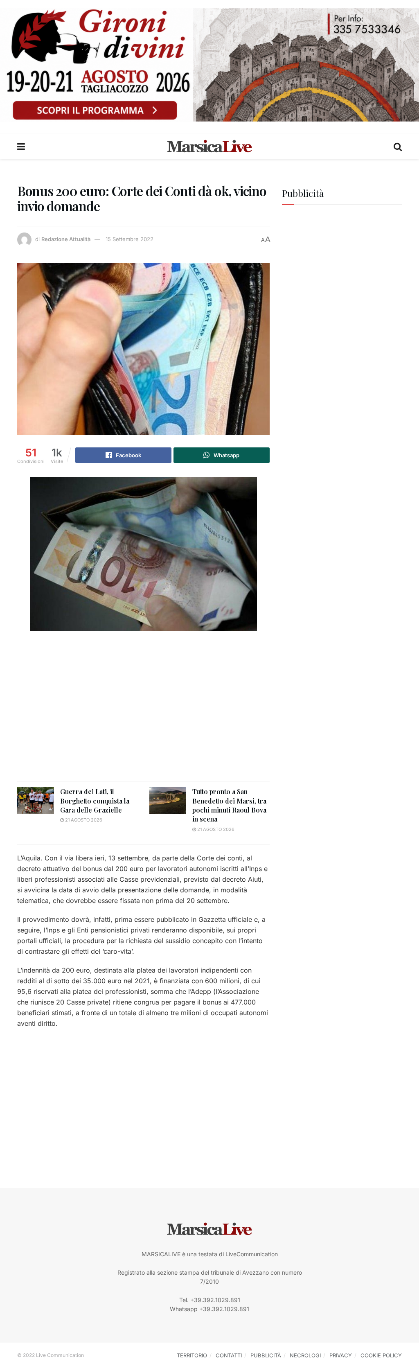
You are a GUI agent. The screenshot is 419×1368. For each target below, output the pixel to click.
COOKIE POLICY (381, 1355)
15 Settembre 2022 (129, 239)
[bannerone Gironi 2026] (209, 64)
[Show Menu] (21, 146)
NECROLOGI (305, 1355)
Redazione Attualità (65, 239)
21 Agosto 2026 (83, 820)
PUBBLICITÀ (265, 1355)
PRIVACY (340, 1355)
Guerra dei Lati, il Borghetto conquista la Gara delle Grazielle (94, 800)
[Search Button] (398, 146)
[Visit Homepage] (209, 146)
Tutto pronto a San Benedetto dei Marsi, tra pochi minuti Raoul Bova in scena (229, 805)
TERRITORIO (192, 1355)
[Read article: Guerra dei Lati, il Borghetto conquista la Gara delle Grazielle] (35, 800)
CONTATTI (229, 1355)
